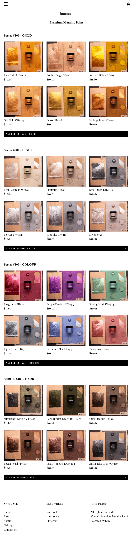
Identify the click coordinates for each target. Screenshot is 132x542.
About (7, 521)
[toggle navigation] (6, 4)
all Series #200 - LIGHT (21, 248)
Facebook (52, 512)
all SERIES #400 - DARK (21, 477)
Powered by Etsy (100, 521)
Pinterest (52, 521)
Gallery (8, 525)
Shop (7, 512)
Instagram (53, 516)
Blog (6, 516)
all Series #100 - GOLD (21, 134)
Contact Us (10, 529)
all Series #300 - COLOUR (23, 363)
